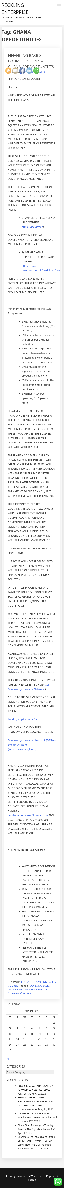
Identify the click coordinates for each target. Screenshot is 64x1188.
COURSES (26, 982)
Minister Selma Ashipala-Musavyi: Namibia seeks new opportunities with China (38, 1117)
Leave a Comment (21, 993)
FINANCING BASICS (40, 985)
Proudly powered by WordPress (25, 1176)
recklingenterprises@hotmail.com (28, 815)
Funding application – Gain (23, 719)
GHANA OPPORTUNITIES (22, 989)
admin (42, 72)
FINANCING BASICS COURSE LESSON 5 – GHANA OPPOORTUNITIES (31, 61)
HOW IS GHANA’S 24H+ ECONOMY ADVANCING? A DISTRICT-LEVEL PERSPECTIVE (35, 1089)
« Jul (8, 1058)
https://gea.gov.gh (32, 227)
